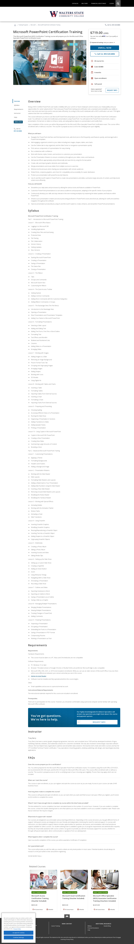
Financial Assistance (93, 928)
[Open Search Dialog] (118, 3)
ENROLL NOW (104, 47)
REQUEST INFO (112, 90)
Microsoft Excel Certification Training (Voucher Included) (73, 897)
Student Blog (107, 926)
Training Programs (23, 25)
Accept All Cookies (19, 933)
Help (89, 930)
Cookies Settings (18, 937)
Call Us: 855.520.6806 (112, 25)
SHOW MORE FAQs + (35, 856)
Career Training (55, 926)
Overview (17, 101)
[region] (18, 928)
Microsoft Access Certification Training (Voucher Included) (40, 898)
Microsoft (33, 25)
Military (90, 926)
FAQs (15, 117)
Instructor (17, 113)
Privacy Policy (69, 939)
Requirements (18, 109)
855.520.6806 (18, 131)
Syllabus (16, 105)
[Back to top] (67, 923)
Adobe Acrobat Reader (38, 676)
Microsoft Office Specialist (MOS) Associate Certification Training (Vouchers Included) (104, 898)
